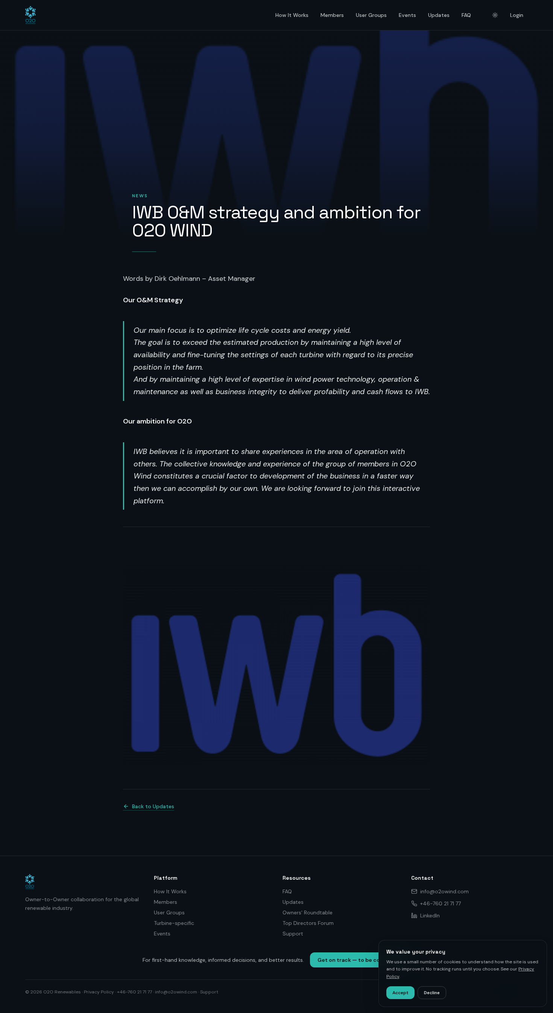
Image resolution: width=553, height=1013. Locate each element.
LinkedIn (430, 915)
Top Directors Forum (308, 923)
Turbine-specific (174, 923)
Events (407, 15)
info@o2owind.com (444, 891)
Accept (400, 993)
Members (332, 15)
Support (293, 933)
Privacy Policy (99, 992)
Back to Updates (153, 806)
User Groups (371, 15)
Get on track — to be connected (360, 960)
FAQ (466, 15)
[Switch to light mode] (495, 15)
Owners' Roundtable (308, 912)
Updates (439, 15)
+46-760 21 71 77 (440, 903)
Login (516, 15)
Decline (432, 993)
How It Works (291, 15)
